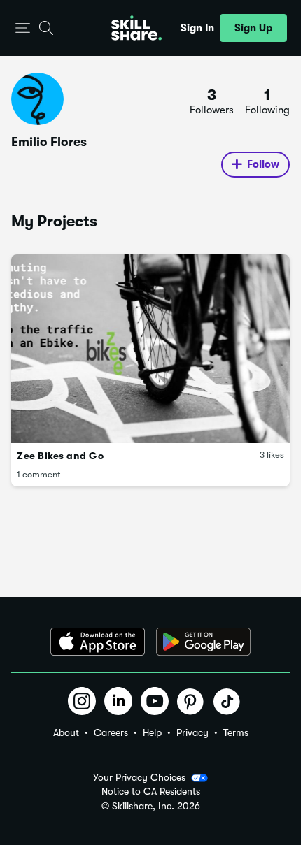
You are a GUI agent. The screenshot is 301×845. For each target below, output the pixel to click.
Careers (111, 732)
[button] (22, 28)
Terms (235, 732)
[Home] (136, 28)
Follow (263, 164)
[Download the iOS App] (97, 642)
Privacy (192, 732)
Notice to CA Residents (151, 791)
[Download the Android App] (203, 642)
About (66, 732)
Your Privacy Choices (139, 777)
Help (152, 732)
